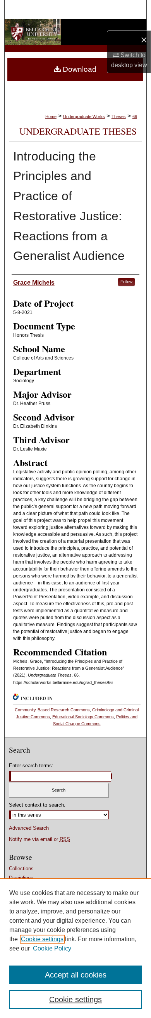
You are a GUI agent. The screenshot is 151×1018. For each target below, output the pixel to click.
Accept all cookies (75, 975)
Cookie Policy (52, 948)
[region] (75, 948)
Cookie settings (42, 939)
